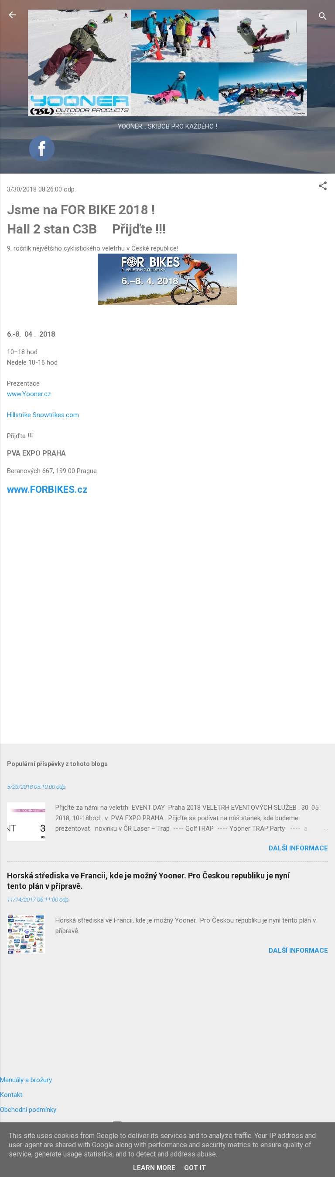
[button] (323, 187)
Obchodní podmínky (28, 1110)
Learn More (154, 1168)
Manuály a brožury (26, 1080)
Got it (195, 1168)
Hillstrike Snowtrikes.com (43, 415)
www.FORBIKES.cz (47, 489)
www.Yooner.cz (29, 394)
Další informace (298, 848)
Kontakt (11, 1095)
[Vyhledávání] (323, 17)
